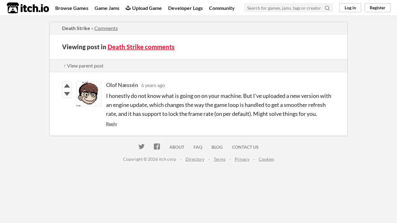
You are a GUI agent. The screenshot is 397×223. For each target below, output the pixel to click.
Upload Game (147, 8)
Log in (350, 7)
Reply (111, 123)
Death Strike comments (141, 46)
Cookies (266, 159)
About (176, 147)
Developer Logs (185, 8)
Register (378, 7)
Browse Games (71, 8)
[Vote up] (67, 86)
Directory (194, 159)
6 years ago (153, 85)
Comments (106, 28)
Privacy (242, 159)
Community (222, 8)
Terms (219, 159)
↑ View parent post (84, 65)
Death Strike (76, 28)
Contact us (245, 147)
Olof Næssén (122, 84)
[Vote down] (67, 94)
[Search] (327, 7)
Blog (217, 147)
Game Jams (107, 8)
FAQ (198, 147)
